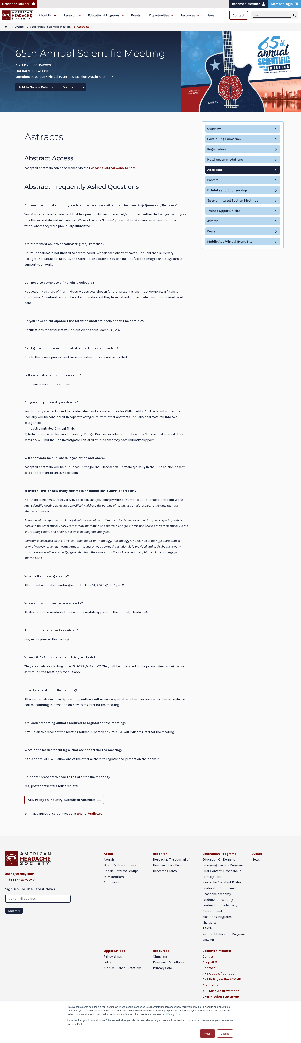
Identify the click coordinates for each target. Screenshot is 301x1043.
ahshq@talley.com (91, 813)
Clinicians (160, 956)
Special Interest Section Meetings (232, 200)
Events (135, 15)
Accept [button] (207, 1033)
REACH (207, 928)
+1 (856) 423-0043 (20, 879)
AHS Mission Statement (220, 991)
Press (211, 231)
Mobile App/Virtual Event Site (229, 241)
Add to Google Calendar (37, 87)
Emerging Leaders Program (222, 865)
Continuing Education (224, 139)
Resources (188, 15)
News (210, 15)
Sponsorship (113, 882)
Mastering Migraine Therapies (217, 919)
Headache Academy (216, 894)
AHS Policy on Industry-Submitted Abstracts (61, 800)
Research (69, 15)
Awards (212, 221)
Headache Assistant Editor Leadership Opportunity (221, 885)
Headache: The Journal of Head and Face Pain (171, 862)
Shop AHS (209, 962)
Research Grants (165, 871)
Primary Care (162, 968)
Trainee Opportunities (223, 211)
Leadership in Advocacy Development (219, 908)
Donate (208, 956)
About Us (45, 15)
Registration (216, 149)
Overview (214, 129)
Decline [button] (225, 1033)
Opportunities (159, 15)
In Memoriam (114, 877)
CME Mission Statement (220, 997)
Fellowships (113, 956)
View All (208, 940)
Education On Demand (218, 859)
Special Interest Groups (121, 871)
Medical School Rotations (123, 968)
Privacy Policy (173, 1014)
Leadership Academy (217, 900)
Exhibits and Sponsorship (227, 190)
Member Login (282, 4)
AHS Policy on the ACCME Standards (221, 982)
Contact (238, 15)
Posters (212, 180)
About (108, 854)
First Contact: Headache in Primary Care (221, 874)
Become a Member (246, 4)
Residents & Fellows (168, 962)
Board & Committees (120, 865)
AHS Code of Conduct (219, 974)
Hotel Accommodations (225, 159)
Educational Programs (103, 15)
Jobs (107, 962)
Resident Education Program (223, 934)
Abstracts (214, 170)
